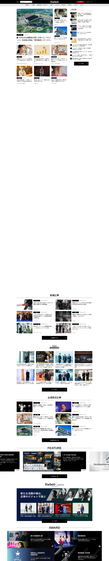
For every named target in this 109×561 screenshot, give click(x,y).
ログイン (88, 1)
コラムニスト (57, 4)
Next (88, 461)
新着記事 (27, 4)
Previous (21, 461)
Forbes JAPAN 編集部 (55, 63)
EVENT (81, 4)
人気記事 (33, 4)
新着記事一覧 (54, 338)
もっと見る (81, 63)
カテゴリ (45, 4)
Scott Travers (54, 83)
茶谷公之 (56, 24)
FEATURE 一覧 (54, 476)
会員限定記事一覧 (54, 440)
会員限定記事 (39, 4)
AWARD (64, 4)
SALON (75, 4)
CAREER (70, 4)
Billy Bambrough (75, 411)
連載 (51, 4)
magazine (19, 42)
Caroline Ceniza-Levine (37, 332)
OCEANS (73, 332)
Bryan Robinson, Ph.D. (38, 63)
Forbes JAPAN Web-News (22, 63)
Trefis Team (56, 42)
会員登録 (80, 1)
